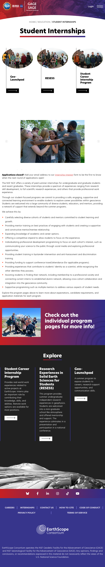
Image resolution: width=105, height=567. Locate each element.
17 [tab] (90, 169)
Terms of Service (77, 513)
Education (44, 22)
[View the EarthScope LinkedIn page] (47, 493)
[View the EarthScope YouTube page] (77, 493)
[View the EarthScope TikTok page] (67, 493)
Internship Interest (64, 175)
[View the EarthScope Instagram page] (57, 493)
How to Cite (66, 508)
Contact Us (47, 508)
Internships (27, 508)
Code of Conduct (90, 508)
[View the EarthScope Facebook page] (38, 493)
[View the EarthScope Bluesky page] (27, 493)
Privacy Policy (26, 513)
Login (91, 7)
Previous (6, 141)
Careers (9, 508)
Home (32, 22)
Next (98, 141)
